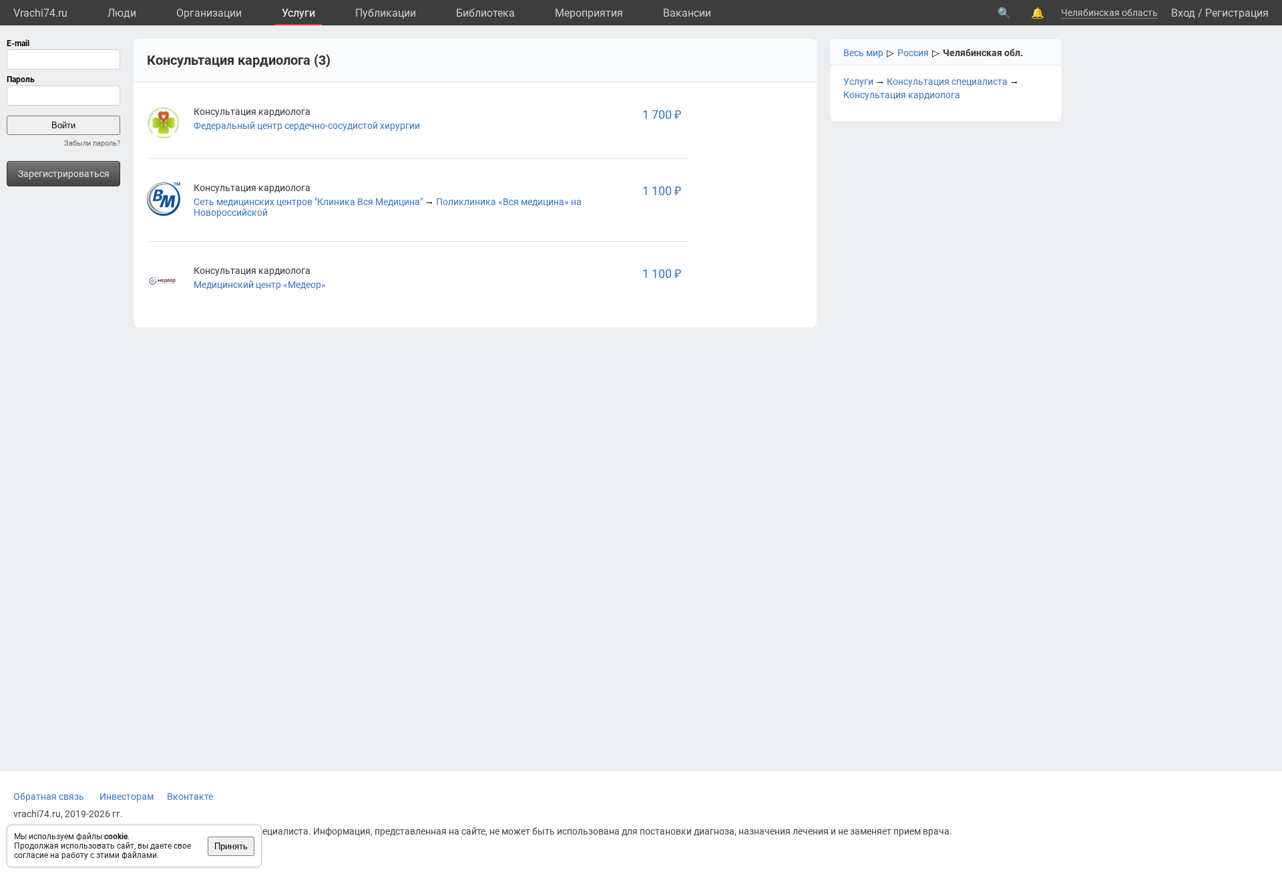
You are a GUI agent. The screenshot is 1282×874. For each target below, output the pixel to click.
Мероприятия (589, 13)
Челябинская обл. (983, 52)
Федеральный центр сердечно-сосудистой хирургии (307, 125)
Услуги (298, 13)
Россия (913, 52)
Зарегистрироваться (64, 173)
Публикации (385, 13)
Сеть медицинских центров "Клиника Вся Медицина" (308, 201)
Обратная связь (48, 796)
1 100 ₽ (661, 191)
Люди (122, 13)
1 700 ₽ (661, 115)
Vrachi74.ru (40, 13)
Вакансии (687, 13)
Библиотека (485, 13)
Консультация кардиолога (901, 95)
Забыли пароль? (92, 143)
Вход (1183, 13)
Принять (231, 846)
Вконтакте (190, 796)
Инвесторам (126, 796)
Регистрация (1237, 13)
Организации (209, 13)
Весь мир (863, 52)
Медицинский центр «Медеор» (260, 284)
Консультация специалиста (947, 81)
